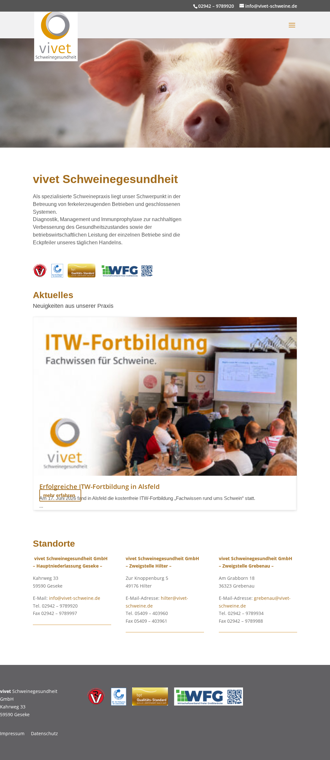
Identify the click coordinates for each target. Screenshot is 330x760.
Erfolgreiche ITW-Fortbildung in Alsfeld (99, 486)
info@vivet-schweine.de (74, 598)
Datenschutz (44, 733)
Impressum (12, 733)
